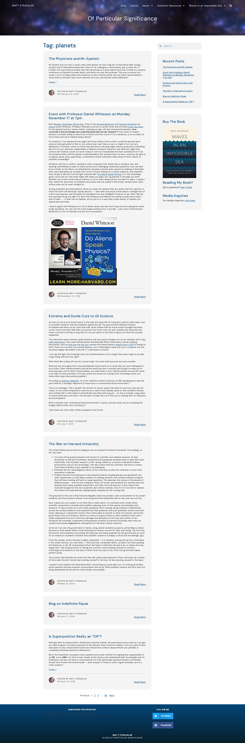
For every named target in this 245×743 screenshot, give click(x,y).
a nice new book (135, 126)
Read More (140, 94)
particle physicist (127, 124)
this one (72, 344)
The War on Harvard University (74, 444)
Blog (123, 5)
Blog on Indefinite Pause (68, 603)
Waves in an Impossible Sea (205, 5)
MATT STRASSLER (23, 5)
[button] (231, 6)
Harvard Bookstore (105, 124)
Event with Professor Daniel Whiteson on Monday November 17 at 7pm (89, 116)
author (52, 126)
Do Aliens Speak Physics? (110, 174)
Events (134, 5)
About (145, 5)
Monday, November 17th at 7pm (69, 124)
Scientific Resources (169, 5)
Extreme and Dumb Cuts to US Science (81, 316)
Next (111, 695)
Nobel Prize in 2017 (125, 344)
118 (105, 695)
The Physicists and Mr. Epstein (74, 58)
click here (190, 200)
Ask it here (186, 187)
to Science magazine (69, 380)
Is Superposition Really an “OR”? (75, 636)
